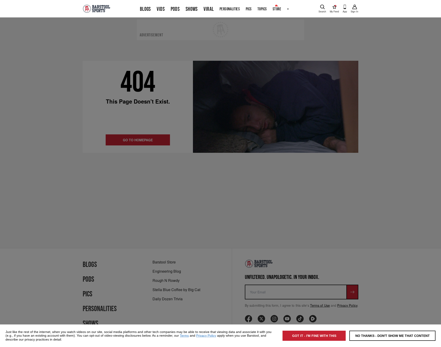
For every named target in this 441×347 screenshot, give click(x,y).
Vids (161, 9)
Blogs (145, 9)
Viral (209, 9)
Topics (262, 9)
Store (277, 9)
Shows (192, 9)
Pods (175, 9)
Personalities (230, 9)
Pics (249, 9)
